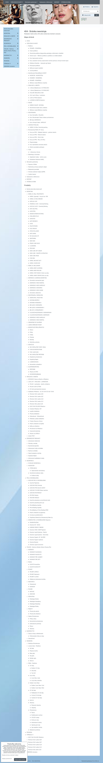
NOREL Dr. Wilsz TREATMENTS (36, 194)
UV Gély (32, 665)
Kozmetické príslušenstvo (36, 621)
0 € (96, 15)
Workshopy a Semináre (34, 154)
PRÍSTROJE (32, 369)
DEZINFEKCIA (30, 460)
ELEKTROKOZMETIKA (33, 367)
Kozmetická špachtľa (33, 446)
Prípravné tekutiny (36, 705)
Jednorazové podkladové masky (36, 458)
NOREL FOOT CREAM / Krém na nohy (39, 273)
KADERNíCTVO (30, 631)
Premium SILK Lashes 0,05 (36, 394)
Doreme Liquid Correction (36, 544)
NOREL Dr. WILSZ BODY (34, 265)
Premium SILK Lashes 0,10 (36, 399)
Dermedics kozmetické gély (37, 280)
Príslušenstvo (33, 710)
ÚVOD (7, 2)
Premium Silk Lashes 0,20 (36, 404)
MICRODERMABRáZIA (35, 374)
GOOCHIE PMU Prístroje (36, 485)
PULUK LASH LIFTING (35, 386)
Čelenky (32, 337)
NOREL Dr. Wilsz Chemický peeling (38, 127)
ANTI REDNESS (34, 221)
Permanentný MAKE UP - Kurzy (36, 130)
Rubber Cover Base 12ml (37, 685)
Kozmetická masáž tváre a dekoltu (38, 107)
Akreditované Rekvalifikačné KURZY (37, 73)
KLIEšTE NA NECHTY (35, 567)
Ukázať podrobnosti (7, 758)
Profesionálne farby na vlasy (37, 636)
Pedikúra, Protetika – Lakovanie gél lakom (40, 63)
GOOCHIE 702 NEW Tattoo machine (39, 490)
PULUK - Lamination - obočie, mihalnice (40, 384)
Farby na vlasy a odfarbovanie (35, 633)
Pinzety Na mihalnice (35, 614)
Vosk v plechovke (34, 352)
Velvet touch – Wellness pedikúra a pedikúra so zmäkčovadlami (46, 55)
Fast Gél (33, 673)
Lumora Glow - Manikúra (34, 646)
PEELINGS (32, 248)
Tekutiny (32, 628)
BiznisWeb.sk (95, 761)
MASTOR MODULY (34, 497)
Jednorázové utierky (36, 722)
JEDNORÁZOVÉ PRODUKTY (33, 438)
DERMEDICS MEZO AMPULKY (37, 285)
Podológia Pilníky (34, 606)
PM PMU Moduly (34, 495)
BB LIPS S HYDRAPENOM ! (36, 310)
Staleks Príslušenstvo (33, 616)
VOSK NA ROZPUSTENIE (36, 349)
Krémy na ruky (35, 720)
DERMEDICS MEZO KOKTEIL (37, 283)
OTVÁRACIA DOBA (66, 2)
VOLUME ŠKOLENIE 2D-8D (37, 92)
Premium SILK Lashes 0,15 (36, 401)
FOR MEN (32, 258)
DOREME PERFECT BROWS (36, 527)
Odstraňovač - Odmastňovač (37, 416)
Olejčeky (33, 707)
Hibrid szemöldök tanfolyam (37, 147)
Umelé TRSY (31, 436)
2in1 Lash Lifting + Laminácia (37, 95)
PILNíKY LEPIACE (34, 572)
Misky (31, 332)
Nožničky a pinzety (34, 342)
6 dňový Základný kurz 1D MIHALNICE (39, 88)
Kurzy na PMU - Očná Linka (36, 137)
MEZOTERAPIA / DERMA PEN (35, 295)
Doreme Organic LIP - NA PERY (37, 537)
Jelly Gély (33, 670)
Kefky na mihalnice (34, 426)
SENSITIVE (32, 218)
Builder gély (33, 658)
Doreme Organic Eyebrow (36, 539)
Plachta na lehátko (33, 451)
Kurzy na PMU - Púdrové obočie (38, 134)
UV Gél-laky (33, 690)
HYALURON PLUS (34, 216)
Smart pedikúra (34, 51)
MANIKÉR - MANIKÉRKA (36, 78)
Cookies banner (32, 174)
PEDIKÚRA (29, 732)
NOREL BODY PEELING (35, 270)
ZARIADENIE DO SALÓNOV (35, 322)
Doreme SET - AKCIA (35, 525)
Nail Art (32, 700)
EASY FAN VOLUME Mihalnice (37, 406)
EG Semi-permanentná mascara (38, 389)
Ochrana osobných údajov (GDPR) (36, 172)
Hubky (31, 334)
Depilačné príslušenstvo (36, 357)
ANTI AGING (33, 233)
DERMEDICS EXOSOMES (36, 288)
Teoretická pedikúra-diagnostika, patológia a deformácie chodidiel (46, 53)
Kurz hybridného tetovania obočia (38, 144)
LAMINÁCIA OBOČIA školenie (37, 100)
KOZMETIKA (30, 191)
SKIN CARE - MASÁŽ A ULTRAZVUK (39, 253)
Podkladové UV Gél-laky (37, 693)
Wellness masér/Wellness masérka (38, 83)
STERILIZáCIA (33, 468)
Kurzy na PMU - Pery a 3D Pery (37, 139)
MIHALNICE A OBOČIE (34, 85)
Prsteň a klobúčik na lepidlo (37, 423)
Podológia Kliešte (34, 599)
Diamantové (33, 584)
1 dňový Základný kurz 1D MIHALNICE (39, 90)
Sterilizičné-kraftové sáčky (36, 473)
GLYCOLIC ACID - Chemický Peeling (39, 206)
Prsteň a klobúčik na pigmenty (37, 512)
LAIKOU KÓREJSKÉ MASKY (35, 325)
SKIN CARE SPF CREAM (36, 251)
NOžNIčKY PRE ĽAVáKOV (36, 557)
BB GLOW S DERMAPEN (36, 305)
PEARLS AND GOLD (35, 243)
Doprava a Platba (32, 164)
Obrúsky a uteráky (32, 443)
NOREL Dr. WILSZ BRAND (36, 199)
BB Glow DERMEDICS (35, 120)
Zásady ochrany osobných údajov (10, 755)
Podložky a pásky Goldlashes (37, 418)
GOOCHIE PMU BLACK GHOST (37, 488)
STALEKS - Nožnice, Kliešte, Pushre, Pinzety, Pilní (39, 547)
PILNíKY (30, 569)
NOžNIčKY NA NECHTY (35, 554)
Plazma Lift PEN (34, 372)
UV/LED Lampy (35, 717)
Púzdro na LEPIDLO (35, 433)
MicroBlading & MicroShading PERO (39, 510)
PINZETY (30, 609)
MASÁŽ (30, 102)
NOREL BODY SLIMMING (36, 268)
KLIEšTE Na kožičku (35, 564)
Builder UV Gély (35, 668)
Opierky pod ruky (35, 725)
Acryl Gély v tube (35, 678)
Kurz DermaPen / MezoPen (36, 115)
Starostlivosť (31, 638)
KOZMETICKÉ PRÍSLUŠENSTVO (36, 327)
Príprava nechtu (34, 651)
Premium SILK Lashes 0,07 (36, 396)
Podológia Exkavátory (35, 601)
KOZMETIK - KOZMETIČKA (36, 75)
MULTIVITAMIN (33, 226)
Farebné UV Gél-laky (36, 698)
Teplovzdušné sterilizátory (38, 470)
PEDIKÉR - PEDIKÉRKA (35, 48)
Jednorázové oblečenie (34, 441)
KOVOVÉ (32, 591)
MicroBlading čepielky (35, 505)
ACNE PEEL (33, 211)
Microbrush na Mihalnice (36, 428)
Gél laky (32, 648)
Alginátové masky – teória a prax (38, 157)
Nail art (32, 660)
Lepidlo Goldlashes (34, 411)
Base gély (32, 653)
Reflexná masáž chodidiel (36, 68)
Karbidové (32, 586)
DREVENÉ (32, 594)
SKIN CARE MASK (34, 255)
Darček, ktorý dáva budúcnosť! (34, 189)
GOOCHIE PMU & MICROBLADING (37, 480)
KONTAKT (56, 2)
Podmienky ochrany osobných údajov (37, 167)
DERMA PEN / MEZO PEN (36, 297)
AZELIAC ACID (33, 201)
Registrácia (95, 6)
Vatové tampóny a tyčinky (34, 453)
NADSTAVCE (31, 581)
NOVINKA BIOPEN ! (35, 300)
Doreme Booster (34, 542)
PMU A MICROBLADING (33, 478)
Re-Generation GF (34, 236)
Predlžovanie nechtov (36, 715)
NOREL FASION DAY (35, 263)
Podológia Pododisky (35, 604)
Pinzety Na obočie (34, 611)
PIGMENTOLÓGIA (34, 522)
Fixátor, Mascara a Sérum (36, 421)
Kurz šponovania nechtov (36, 58)
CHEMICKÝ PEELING (33, 125)
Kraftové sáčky (35, 475)
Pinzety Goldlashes (34, 414)
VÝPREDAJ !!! (30, 735)
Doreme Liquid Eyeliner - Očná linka (39, 534)
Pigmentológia (33, 142)
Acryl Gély (32, 675)
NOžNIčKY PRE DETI (35, 559)
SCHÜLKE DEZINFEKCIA (34, 463)
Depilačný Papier (34, 359)
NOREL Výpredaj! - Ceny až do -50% (39, 196)
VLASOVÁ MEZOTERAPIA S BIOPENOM (39, 315)
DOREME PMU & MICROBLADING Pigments (39, 520)
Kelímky (32, 339)
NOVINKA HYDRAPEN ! (36, 302)
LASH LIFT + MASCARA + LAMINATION (38, 381)
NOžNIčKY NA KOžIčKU (36, 552)
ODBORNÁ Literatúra (32, 752)
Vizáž (29, 149)
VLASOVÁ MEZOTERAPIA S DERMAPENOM (40, 312)
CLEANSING (33, 246)
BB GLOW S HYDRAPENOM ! (37, 307)
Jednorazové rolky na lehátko (35, 448)
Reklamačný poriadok (33, 169)
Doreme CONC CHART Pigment (38, 530)
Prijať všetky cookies (20, 759)
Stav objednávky (36, 761)
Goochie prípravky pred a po (37, 502)
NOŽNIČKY (31, 549)
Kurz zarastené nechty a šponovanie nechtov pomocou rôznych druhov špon (49, 60)
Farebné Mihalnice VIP (35, 409)
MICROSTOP (31, 465)
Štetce (31, 330)
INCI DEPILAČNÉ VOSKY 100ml (38, 347)
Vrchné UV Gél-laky (36, 695)
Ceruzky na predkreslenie (36, 515)
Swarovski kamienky (35, 431)
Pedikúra (30, 46)
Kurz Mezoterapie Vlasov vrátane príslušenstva (42, 117)
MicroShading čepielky (35, 507)
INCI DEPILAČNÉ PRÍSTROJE (37, 354)
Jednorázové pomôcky (35, 623)
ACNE (31, 223)
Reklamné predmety (35, 730)
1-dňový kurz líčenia (35, 152)
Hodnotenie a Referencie (46, 2)
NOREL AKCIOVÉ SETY (35, 260)
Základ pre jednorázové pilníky (37, 579)
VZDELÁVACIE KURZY (16, 2)
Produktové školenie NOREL (37, 159)
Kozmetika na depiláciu (36, 364)
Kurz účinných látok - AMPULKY (38, 122)
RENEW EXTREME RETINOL (37, 213)
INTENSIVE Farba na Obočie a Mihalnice (38, 379)
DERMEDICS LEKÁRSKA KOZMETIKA (37, 278)
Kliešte (30, 562)
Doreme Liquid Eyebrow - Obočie (38, 532)
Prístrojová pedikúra (35, 65)
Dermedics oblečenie (35, 293)
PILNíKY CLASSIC (34, 576)
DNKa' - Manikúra (32, 663)
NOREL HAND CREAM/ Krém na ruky (39, 275)
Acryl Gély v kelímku (36, 680)
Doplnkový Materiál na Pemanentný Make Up (41, 517)
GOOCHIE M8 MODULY (35, 493)
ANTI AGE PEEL (34, 209)
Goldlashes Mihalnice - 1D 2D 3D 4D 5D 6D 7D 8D (41, 391)
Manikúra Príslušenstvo (34, 643)
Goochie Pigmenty (34, 483)
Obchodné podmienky (30, 2)
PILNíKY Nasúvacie (34, 574)
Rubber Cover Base (35, 683)
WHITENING (33, 238)
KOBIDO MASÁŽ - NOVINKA (37, 105)
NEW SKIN (32, 241)
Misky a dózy (33, 619)
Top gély (32, 655)
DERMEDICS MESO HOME (36, 290)
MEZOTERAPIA (32, 112)
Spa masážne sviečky (36, 727)
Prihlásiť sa (87, 6)
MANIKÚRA (29, 641)
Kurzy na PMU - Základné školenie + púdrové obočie (43, 132)
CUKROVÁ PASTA (34, 362)
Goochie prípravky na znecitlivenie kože (40, 500)
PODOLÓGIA (31, 596)
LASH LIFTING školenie (36, 97)
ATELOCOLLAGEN (34, 231)
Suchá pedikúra (34, 70)
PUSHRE (30, 589)
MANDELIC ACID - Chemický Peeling (39, 204)
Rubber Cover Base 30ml (37, 688)
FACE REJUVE (33, 228)
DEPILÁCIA (31, 344)
